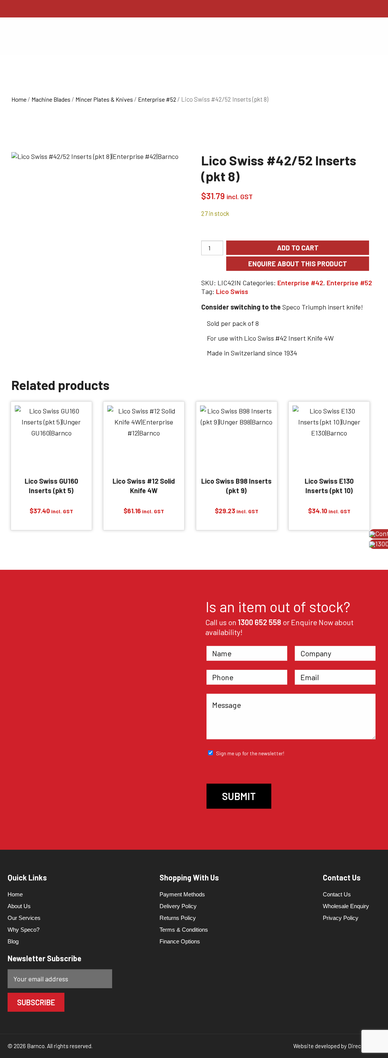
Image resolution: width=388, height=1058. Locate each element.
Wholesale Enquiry (346, 906)
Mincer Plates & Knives (104, 99)
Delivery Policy (178, 906)
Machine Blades (50, 99)
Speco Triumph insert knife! (322, 307)
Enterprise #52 (157, 99)
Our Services (24, 918)
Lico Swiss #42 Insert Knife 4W (289, 338)
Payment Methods (182, 894)
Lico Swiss (232, 291)
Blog (13, 941)
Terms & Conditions (184, 929)
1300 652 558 (259, 621)
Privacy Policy (340, 918)
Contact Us (337, 894)
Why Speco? (23, 929)
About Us (19, 906)
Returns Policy (178, 918)
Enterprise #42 (300, 282)
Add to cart (298, 248)
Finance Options (180, 941)
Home (19, 99)
